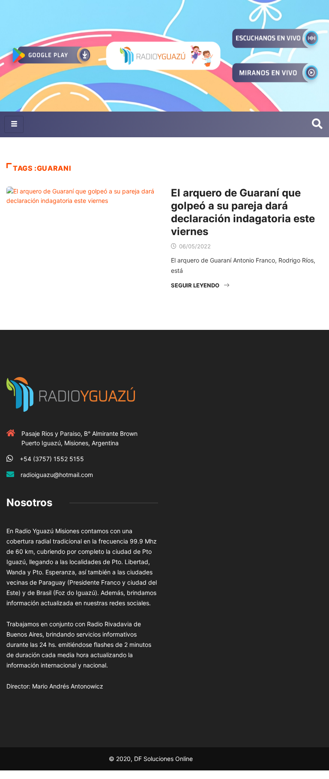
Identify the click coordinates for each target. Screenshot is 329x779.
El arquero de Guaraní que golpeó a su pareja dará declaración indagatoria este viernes (243, 212)
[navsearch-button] (317, 124)
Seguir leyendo (195, 285)
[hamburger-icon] (14, 124)
